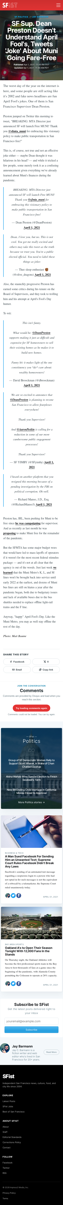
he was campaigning (28, 523)
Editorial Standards (12, 1137)
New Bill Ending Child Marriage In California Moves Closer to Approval (31, 791)
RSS (4, 1173)
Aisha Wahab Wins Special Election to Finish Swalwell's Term (31, 778)
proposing (9, 533)
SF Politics (21, 17)
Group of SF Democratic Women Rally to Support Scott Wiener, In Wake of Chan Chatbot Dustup (31, 763)
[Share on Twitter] (13, 895)
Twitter (6, 1168)
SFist (9, 1076)
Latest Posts (9, 1101)
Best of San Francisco (14, 1111)
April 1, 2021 (32, 227)
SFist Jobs (8, 1106)
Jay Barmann (40, 17)
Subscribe (31, 1029)
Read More (51, 1052)
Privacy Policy (9, 1193)
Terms (5, 1198)
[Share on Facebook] (18, 895)
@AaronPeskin (26, 429)
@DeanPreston (41, 333)
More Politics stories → (31, 802)
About (6, 1126)
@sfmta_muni (17, 131)
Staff (5, 1132)
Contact (6, 1147)
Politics (31, 741)
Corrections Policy (12, 1142)
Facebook (7, 1162)
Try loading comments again (31, 708)
